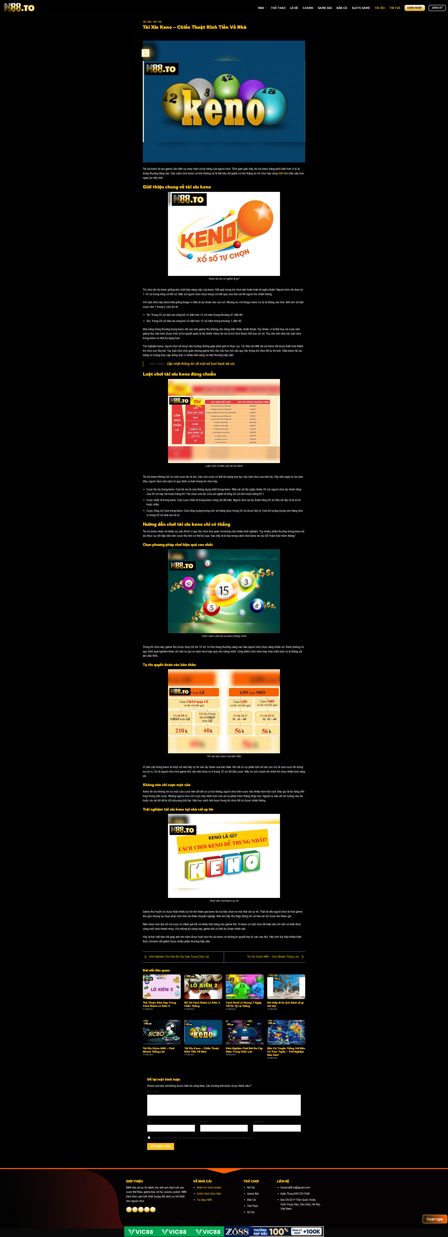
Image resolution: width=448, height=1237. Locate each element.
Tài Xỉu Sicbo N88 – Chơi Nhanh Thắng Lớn (273, 956)
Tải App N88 (204, 1199)
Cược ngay (435, 1219)
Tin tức (395, 8)
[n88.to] (20, 8)
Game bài (325, 8)
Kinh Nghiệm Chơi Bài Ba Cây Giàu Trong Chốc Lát (178, 956)
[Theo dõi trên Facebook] (129, 1209)
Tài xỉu (380, 8)
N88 (261, 8)
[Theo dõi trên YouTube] (146, 1209)
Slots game (361, 8)
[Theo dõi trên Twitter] (135, 1209)
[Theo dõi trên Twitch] (152, 1209)
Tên (150, 1121)
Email (204, 1121)
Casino (308, 8)
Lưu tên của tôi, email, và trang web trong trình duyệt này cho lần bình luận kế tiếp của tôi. (204, 1138)
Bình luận (153, 1091)
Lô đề (294, 8)
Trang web (259, 1121)
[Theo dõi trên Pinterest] (141, 1209)
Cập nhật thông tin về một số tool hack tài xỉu (200, 364)
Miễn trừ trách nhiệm (209, 1187)
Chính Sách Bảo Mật (209, 1193)
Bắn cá (342, 8)
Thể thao (278, 8)
